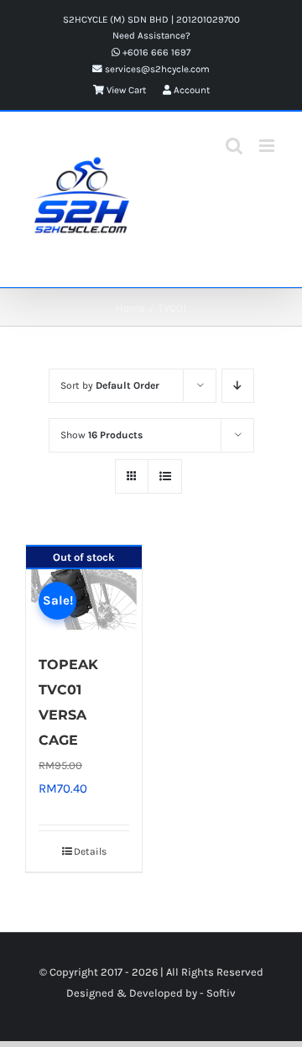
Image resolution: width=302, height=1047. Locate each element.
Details (90, 851)
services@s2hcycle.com (156, 69)
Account (190, 90)
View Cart (125, 90)
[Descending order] (237, 386)
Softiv (221, 993)
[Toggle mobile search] (234, 145)
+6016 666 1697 (155, 52)
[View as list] (164, 476)
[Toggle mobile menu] (268, 145)
